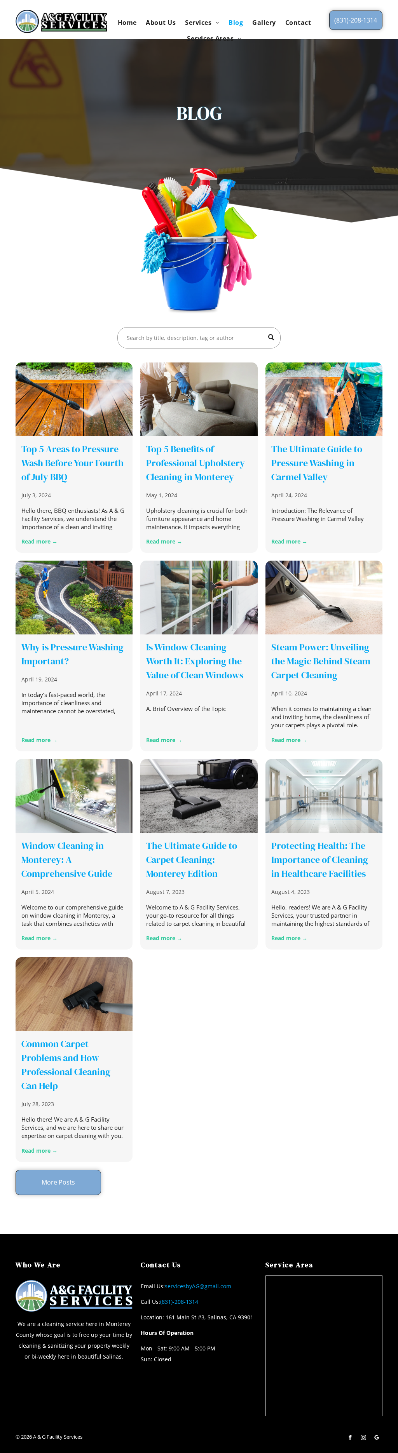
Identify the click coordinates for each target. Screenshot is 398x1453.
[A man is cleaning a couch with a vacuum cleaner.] (198, 399)
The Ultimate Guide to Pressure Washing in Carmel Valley (316, 463)
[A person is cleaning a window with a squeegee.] (74, 796)
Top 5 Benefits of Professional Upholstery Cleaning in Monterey (195, 463)
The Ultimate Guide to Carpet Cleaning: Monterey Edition (191, 859)
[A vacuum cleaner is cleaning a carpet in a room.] (323, 597)
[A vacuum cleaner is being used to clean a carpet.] (198, 796)
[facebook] (350, 1438)
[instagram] (363, 1438)
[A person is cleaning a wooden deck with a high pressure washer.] (323, 399)
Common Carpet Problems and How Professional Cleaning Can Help (65, 1064)
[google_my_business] (376, 1438)
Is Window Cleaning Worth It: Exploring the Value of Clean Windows (194, 661)
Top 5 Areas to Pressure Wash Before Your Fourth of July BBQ (72, 463)
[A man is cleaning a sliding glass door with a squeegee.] (198, 597)
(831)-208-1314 (179, 1301)
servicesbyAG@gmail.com (198, 1286)
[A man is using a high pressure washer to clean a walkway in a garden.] (74, 597)
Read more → (39, 541)
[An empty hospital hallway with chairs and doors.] (323, 796)
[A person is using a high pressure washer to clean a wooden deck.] (74, 399)
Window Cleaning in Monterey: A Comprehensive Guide (66, 859)
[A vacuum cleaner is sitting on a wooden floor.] (74, 994)
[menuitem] (127, 22)
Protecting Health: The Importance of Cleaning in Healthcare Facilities (319, 859)
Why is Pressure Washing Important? (72, 654)
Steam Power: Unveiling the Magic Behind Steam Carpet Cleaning (320, 661)
